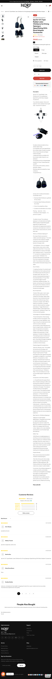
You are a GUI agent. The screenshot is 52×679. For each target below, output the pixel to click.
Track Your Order (31, 635)
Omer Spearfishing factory (39, 17)
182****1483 (3, 632)
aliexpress (29, 646)
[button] (35, 35)
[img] (4, 523)
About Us (29, 628)
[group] (18, 27)
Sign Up (21, 665)
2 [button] (22, 593)
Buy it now (42, 78)
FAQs (28, 632)
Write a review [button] (26, 513)
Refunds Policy (4, 648)
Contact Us (29, 630)
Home (2, 11)
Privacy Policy (4, 646)
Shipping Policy (4, 650)
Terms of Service (5, 653)
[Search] (46, 5)
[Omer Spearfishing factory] (26, 5)
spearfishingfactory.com (32, 648)
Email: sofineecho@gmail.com (8, 634)
